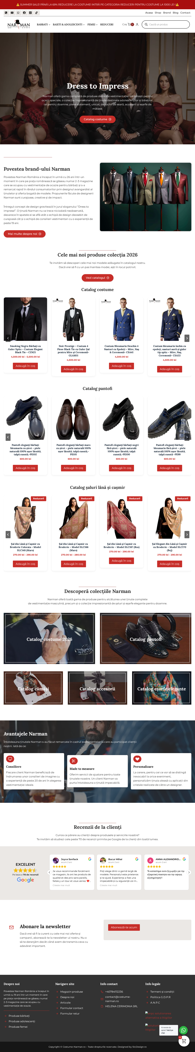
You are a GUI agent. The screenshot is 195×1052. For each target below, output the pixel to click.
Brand (167, 12)
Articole (65, 1002)
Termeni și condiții (162, 991)
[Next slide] (186, 338)
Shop (158, 12)
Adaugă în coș (25, 366)
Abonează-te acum (124, 927)
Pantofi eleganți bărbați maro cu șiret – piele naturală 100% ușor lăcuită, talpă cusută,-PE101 (73, 449)
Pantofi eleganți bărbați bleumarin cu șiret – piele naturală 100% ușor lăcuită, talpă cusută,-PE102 (25, 449)
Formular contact (71, 1008)
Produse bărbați (19, 1015)
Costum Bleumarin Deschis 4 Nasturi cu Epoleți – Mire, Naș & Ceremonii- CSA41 (121, 349)
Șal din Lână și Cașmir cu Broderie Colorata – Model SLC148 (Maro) (25, 547)
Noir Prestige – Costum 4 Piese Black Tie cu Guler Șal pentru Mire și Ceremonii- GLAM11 (73, 350)
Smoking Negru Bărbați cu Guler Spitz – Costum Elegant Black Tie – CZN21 (25, 349)
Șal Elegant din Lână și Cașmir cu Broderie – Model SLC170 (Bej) (169, 547)
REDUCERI (106, 24)
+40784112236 (114, 991)
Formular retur (70, 1013)
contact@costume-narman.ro (118, 998)
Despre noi (67, 997)
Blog (175, 12)
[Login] (137, 24)
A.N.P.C (155, 1002)
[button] (189, 872)
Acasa (149, 12)
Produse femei (18, 1026)
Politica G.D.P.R (160, 997)
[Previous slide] (8, 338)
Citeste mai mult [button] (61, 885)
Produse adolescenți (22, 1021)
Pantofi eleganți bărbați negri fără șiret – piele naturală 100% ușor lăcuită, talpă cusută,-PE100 (122, 449)
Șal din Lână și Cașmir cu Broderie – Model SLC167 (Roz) (122, 545)
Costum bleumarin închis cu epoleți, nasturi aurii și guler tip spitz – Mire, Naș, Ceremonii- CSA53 (169, 350)
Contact (185, 12)
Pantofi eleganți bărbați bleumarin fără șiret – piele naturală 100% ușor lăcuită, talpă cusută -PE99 (170, 449)
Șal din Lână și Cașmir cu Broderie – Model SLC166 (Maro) (73, 547)
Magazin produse (71, 991)
